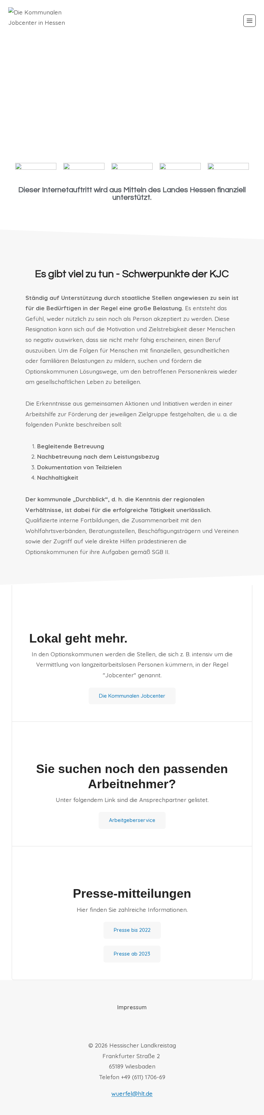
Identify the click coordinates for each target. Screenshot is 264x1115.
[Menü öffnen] (249, 20)
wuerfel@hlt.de (132, 1093)
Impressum (132, 1007)
